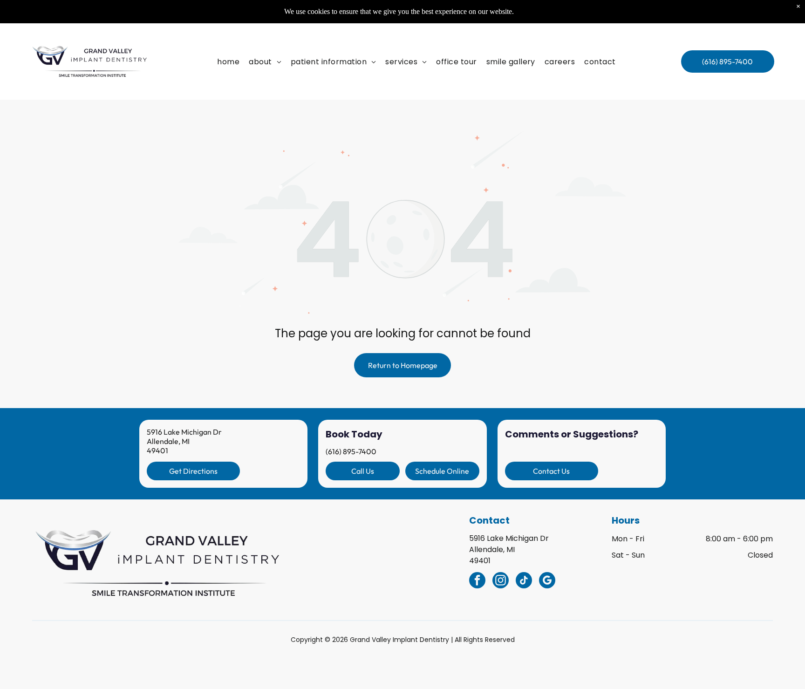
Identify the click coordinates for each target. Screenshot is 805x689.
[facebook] (477, 581)
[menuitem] (228, 61)
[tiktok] (524, 581)
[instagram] (500, 581)
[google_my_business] (547, 581)
